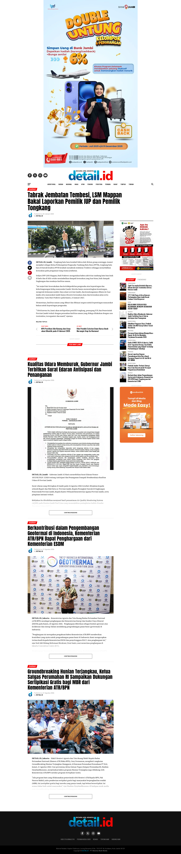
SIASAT (115, 184)
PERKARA (108, 184)
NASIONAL (69, 184)
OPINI (83, 184)
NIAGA (76, 184)
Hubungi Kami (116, 839)
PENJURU (90, 184)
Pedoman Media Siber (83, 839)
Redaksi (95, 839)
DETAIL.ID (39, 216)
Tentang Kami (104, 839)
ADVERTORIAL (51, 184)
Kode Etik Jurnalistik (67, 839)
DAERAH (60, 184)
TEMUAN (131, 184)
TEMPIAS (123, 184)
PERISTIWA (99, 184)
